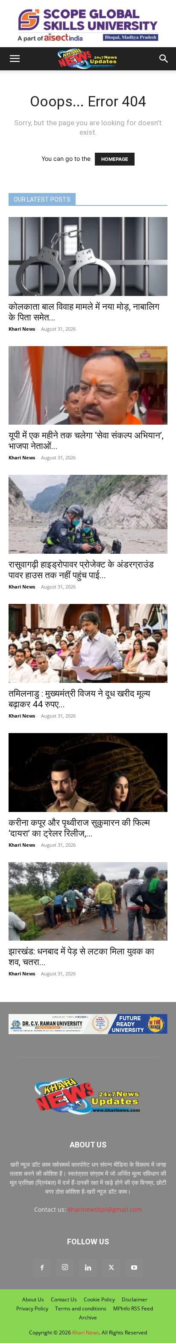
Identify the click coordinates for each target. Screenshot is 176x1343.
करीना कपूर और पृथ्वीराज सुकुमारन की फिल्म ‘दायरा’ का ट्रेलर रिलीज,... (79, 828)
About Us (33, 1299)
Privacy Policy (32, 1308)
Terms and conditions (80, 1308)
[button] (14, 58)
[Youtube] (134, 1268)
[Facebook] (41, 1268)
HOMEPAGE (114, 159)
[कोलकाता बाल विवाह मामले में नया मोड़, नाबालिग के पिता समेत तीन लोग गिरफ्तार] (88, 256)
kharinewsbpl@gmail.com (105, 1209)
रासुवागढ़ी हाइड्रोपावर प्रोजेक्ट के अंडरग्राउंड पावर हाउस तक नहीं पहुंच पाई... (81, 569)
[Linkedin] (88, 1268)
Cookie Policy (99, 1299)
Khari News (22, 329)
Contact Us (64, 1299)
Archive (88, 1317)
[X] (111, 1268)
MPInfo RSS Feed (133, 1308)
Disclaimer (134, 1299)
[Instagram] (64, 1267)
